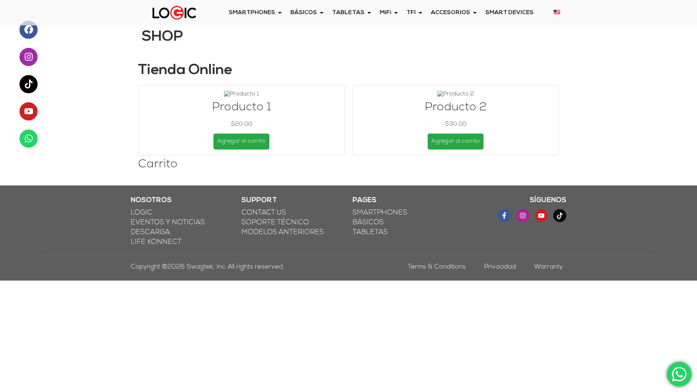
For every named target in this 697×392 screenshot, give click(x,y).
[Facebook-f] (504, 215)
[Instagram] (522, 215)
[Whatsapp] (28, 138)
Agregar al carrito (241, 141)
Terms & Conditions (437, 267)
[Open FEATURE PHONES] (322, 13)
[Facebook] (28, 29)
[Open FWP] (420, 13)
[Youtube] (541, 215)
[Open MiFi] (396, 13)
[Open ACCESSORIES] (475, 13)
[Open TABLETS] (369, 13)
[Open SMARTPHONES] (280, 13)
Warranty (548, 267)
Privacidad (500, 267)
